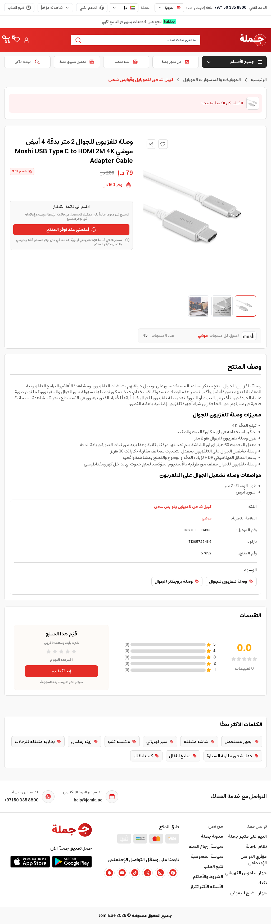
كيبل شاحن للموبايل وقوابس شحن (182, 507)
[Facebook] (172, 873)
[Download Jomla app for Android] (72, 861)
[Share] (151, 144)
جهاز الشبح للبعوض (248, 893)
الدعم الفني (88, 8)
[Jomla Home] (253, 40)
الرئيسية (259, 79)
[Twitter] (147, 873)
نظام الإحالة (256, 846)
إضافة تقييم (61, 671)
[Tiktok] (134, 873)
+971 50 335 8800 (230, 7)
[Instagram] (160, 873)
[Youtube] (122, 873)
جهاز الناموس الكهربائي (246, 873)
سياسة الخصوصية (207, 856)
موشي (206, 518)
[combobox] (169, 7)
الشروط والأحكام (208, 876)
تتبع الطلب (16, 8)
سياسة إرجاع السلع (205, 846)
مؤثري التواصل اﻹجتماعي (254, 859)
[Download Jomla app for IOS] (30, 861)
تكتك (262, 883)
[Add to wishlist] (163, 144)
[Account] (26, 40)
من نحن (215, 826)
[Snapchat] (109, 873)
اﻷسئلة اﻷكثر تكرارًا (206, 886)
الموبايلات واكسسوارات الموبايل (212, 79)
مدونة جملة (212, 836)
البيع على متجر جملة (247, 836)
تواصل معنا (256, 826)
